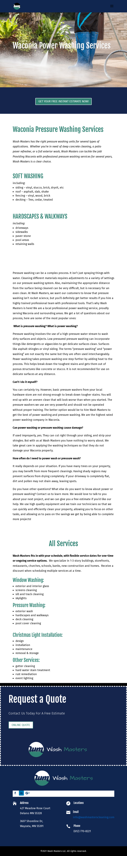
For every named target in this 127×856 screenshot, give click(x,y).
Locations (79, 803)
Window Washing (28, 580)
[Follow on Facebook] (15, 793)
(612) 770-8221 (82, 831)
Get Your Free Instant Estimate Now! (63, 101)
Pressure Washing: (29, 605)
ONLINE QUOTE (21, 725)
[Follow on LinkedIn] (21, 793)
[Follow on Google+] (27, 793)
